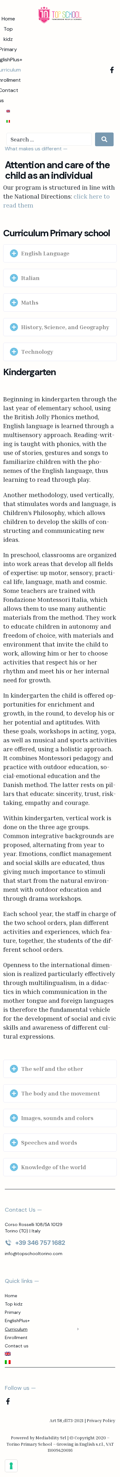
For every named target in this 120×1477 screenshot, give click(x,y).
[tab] (60, 253)
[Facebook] (112, 70)
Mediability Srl (51, 1437)
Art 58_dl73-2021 (67, 1420)
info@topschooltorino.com (33, 1253)
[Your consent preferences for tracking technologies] (11, 1466)
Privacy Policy (101, 1420)
